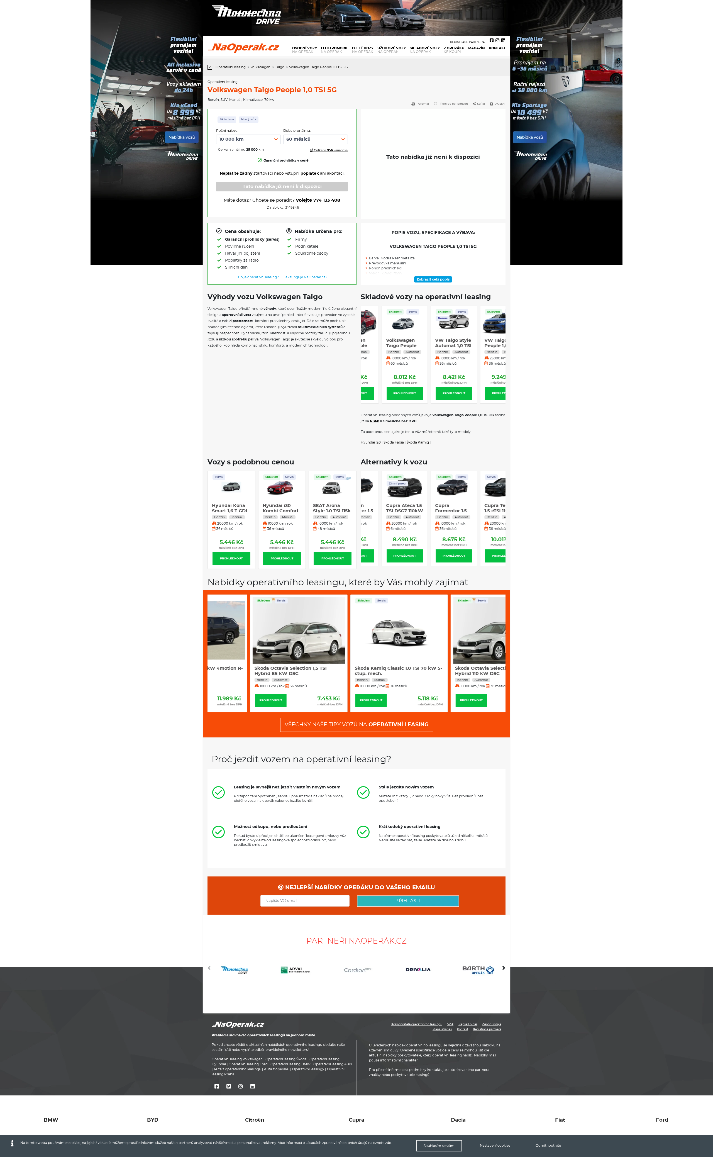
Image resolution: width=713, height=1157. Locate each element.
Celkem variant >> (330, 150)
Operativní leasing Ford (248, 1064)
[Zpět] (211, 67)
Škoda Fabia (394, 442)
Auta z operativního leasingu (237, 1069)
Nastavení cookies (495, 1145)
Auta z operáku (276, 1069)
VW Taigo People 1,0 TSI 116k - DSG (479, 345)
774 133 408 (326, 200)
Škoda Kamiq (418, 442)
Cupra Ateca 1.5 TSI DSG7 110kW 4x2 (383, 510)
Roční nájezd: (227, 130)
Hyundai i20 (371, 442)
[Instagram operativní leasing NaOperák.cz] (497, 40)
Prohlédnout (384, 393)
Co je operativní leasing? (258, 277)
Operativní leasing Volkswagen (237, 1059)
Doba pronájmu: (297, 130)
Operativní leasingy (308, 1069)
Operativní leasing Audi (332, 1064)
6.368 (374, 421)
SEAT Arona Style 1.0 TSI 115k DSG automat (282, 510)
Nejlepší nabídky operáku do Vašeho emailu (359, 887)
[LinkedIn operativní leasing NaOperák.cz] (503, 40)
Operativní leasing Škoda (286, 1059)
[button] (504, 970)
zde (388, 1142)
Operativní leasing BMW (290, 1064)
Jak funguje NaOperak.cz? (305, 277)
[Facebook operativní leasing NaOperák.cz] (492, 40)
